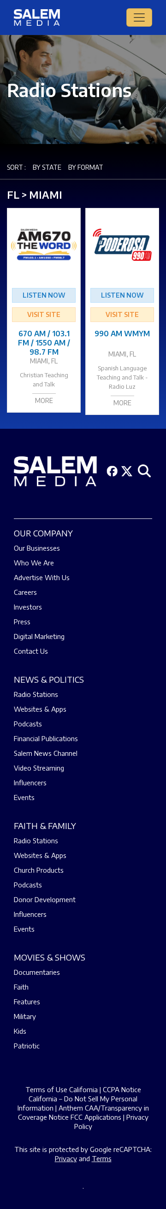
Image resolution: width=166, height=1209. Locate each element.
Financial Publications (46, 738)
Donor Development (45, 899)
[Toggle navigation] (139, 17)
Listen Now (44, 295)
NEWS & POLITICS (49, 679)
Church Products (39, 870)
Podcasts (28, 724)
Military (25, 1016)
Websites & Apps (40, 709)
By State (47, 167)
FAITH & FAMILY (45, 825)
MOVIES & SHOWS (49, 957)
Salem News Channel (45, 753)
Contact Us (31, 651)
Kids (20, 1031)
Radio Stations (36, 694)
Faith (21, 987)
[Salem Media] (37, 17)
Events (24, 797)
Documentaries (37, 972)
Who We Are (34, 562)
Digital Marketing (39, 636)
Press (22, 621)
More (44, 400)
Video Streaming (39, 768)
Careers (25, 592)
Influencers (30, 782)
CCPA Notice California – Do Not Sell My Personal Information (79, 1098)
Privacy (66, 1158)
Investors (28, 607)
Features (27, 1001)
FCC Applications (96, 1117)
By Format (85, 167)
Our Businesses (37, 548)
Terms (102, 1158)
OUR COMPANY (43, 533)
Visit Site (43, 314)
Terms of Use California (61, 1089)
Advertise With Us (42, 577)
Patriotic (27, 1046)
